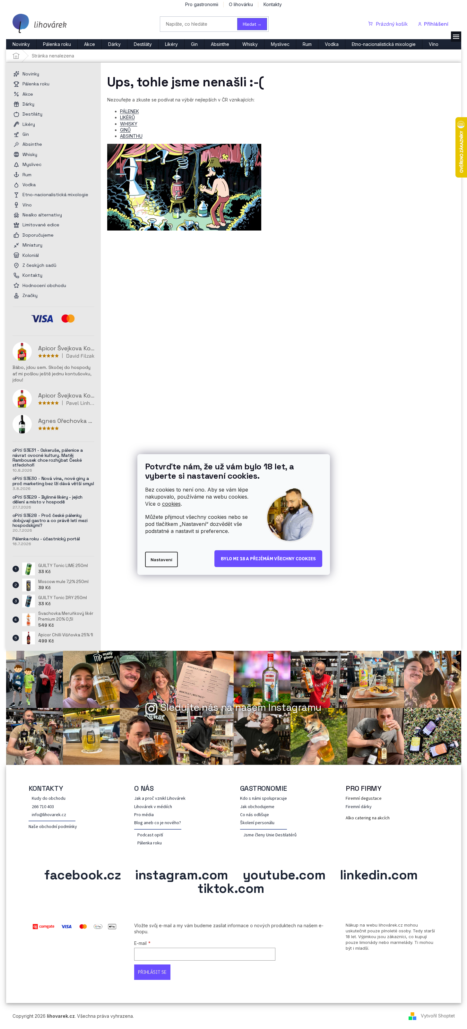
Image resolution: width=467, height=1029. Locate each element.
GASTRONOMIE (263, 788)
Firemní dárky (359, 807)
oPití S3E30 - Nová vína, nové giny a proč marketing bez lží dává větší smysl (53, 481)
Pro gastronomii (201, 4)
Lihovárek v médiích (153, 807)
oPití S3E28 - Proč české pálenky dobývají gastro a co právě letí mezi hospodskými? (50, 520)
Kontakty (273, 4)
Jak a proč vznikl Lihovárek (160, 798)
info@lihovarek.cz (49, 815)
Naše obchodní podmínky (53, 826)
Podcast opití (150, 835)
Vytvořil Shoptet (438, 1015)
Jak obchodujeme (257, 807)
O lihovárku (241, 4)
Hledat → (252, 24)
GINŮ (125, 130)
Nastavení (161, 559)
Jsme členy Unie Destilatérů (270, 835)
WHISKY (128, 123)
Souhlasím (268, 558)
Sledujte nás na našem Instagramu (241, 707)
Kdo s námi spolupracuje (263, 798)
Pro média (144, 815)
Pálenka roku (149, 843)
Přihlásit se (152, 972)
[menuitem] (21, 44)
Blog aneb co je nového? (157, 823)
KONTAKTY (46, 788)
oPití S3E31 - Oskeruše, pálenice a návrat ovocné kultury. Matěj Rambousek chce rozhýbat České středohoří (48, 458)
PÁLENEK (129, 111)
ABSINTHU (131, 136)
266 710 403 (43, 807)
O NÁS (144, 788)
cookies (171, 503)
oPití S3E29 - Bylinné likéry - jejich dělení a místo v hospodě (48, 500)
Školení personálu (257, 823)
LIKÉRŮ (127, 117)
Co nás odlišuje (254, 815)
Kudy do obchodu (48, 798)
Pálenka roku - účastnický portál (46, 538)
